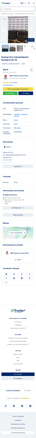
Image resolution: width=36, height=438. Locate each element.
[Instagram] (5, 406)
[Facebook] (14, 406)
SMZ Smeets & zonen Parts (19, 76)
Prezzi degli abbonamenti (18, 341)
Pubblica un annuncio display (17, 344)
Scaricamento (18, 364)
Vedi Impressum (16, 208)
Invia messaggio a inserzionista (19, 89)
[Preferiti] (31, 69)
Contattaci (18, 325)
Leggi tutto (17, 166)
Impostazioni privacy (19, 432)
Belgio (19, 128)
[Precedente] (3, 30)
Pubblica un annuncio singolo (18, 338)
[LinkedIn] (30, 406)
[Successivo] (32, 30)
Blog (18, 357)
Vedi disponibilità (8, 85)
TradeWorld (19, 378)
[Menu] (34, 3)
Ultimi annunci (18, 354)
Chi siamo (18, 322)
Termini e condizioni (18, 416)
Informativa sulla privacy (18, 428)
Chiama (27, 93)
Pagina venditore (18, 215)
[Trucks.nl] (5, 3)
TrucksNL (19, 374)
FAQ (18, 360)
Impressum (18, 420)
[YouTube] (22, 406)
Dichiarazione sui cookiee (18, 424)
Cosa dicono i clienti (17, 328)
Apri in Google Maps (17, 233)
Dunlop (16, 120)
